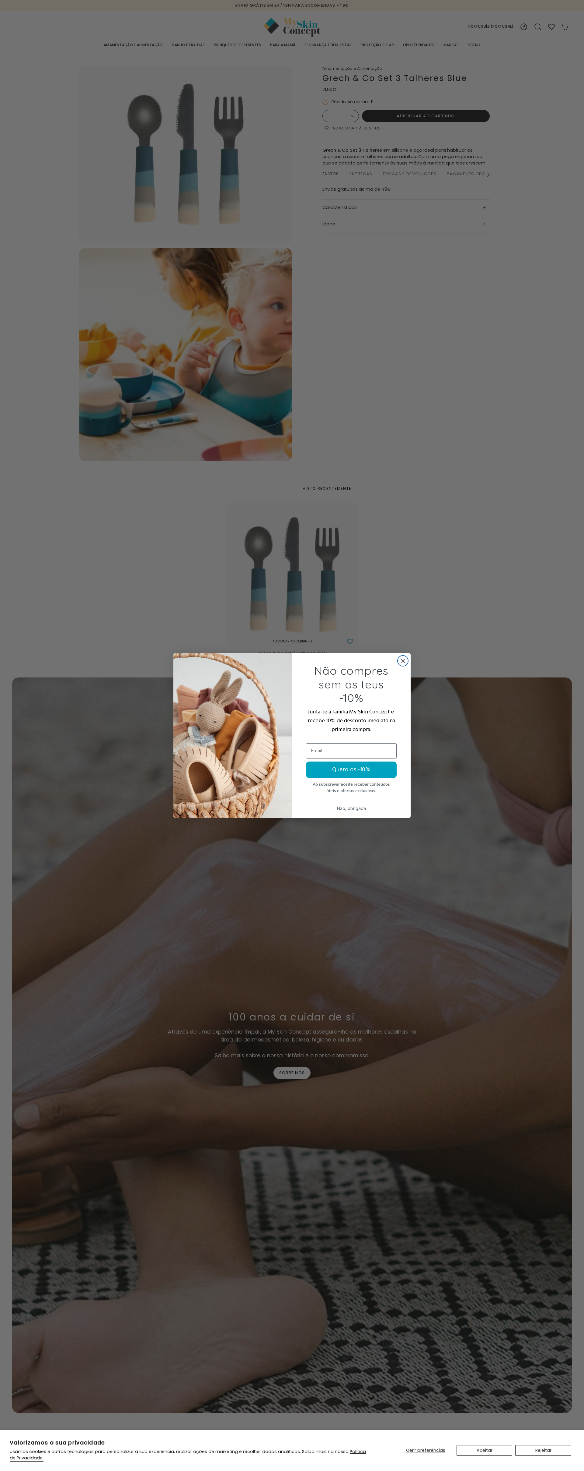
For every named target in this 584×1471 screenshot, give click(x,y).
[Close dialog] (403, 661)
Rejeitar (543, 1450)
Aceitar (484, 1450)
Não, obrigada (351, 809)
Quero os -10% (351, 770)
